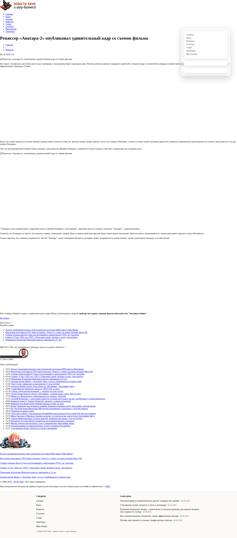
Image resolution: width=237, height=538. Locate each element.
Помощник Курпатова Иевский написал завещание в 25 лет (33, 340)
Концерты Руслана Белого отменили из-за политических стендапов (42, 421)
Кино (38, 505)
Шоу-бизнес (41, 526)
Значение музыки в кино (22, 411)
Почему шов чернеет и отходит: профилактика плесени (146, 520)
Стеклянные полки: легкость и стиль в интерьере (34, 428)
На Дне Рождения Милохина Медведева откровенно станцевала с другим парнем (49, 408)
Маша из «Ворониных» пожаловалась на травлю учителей (38, 396)
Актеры (39, 501)
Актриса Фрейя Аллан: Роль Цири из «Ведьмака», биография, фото (42, 386)
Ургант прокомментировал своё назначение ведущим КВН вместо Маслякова (41, 330)
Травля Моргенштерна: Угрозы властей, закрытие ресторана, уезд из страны (46, 418)
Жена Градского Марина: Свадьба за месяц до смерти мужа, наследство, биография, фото (52, 416)
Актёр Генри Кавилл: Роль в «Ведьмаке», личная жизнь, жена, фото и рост (46, 394)
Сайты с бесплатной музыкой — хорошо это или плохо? (37, 391)
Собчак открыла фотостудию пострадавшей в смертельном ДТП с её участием (42, 335)
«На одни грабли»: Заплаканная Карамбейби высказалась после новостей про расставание (53, 413)
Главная (9, 45)
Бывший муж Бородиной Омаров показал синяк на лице (37, 403)
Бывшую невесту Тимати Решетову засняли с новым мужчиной (41, 401)
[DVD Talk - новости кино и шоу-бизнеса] (18, 10)
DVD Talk (18, 482)
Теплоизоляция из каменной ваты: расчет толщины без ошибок (40, 426)
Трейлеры (40, 522)
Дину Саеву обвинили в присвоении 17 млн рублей (35, 384)
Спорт (39, 518)
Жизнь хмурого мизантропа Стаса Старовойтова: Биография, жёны (42, 423)
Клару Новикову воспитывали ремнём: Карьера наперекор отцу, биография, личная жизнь (53, 406)
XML (107, 486)
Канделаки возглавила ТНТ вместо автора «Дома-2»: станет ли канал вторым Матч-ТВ (46, 332)
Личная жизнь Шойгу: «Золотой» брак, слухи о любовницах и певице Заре (46, 381)
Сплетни (40, 513)
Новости (9, 50)
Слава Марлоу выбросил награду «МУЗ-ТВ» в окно (35, 389)
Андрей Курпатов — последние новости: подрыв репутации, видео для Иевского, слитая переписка (58, 399)
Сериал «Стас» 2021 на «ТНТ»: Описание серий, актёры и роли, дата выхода (41, 337)
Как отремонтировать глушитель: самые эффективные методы (149, 516)
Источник (4, 318)
